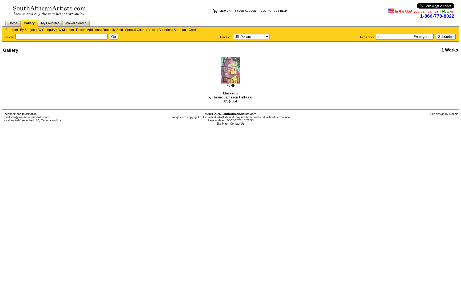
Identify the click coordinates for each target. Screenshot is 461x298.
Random (11, 30)
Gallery (29, 23)
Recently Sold (113, 30)
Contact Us (237, 123)
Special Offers (135, 30)
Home (13, 23)
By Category (46, 30)
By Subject (27, 30)
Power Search (76, 23)
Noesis (453, 114)
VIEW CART (227, 11)
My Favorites (50, 23)
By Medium (66, 30)
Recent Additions (88, 30)
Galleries (165, 30)
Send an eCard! (185, 30)
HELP (283, 11)
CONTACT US (269, 11)
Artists (152, 30)
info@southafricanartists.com (30, 117)
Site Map (222, 123)
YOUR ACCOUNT (247, 11)
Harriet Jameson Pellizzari (233, 97)
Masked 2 (230, 93)
